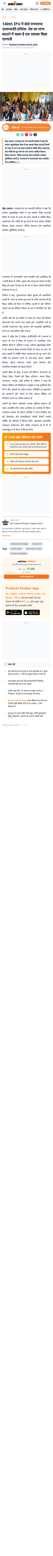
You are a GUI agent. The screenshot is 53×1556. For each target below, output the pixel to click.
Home (4, 17)
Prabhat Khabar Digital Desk (28, 523)
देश (7, 593)
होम (3, 9)
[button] (26, 106)
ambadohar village (19, 544)
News (13, 17)
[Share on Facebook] (22, 134)
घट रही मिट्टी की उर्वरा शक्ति (21, 468)
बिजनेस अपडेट (33, 593)
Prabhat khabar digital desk (23, 44)
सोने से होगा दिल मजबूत (19, 454)
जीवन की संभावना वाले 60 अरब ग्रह (24, 461)
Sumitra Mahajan (19, 553)
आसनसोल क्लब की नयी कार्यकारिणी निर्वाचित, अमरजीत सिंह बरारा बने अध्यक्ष (26, 682)
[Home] (15, 3)
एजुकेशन (13, 593)
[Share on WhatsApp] (17, 134)
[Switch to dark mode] (37, 3)
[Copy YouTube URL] (26, 134)
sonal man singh (33, 548)
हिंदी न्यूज (26, 601)
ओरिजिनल (46, 9)
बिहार (16, 9)
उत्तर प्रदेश (24, 9)
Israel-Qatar (16, 548)
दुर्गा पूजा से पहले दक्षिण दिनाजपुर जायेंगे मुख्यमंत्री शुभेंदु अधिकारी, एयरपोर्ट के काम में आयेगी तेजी (27, 715)
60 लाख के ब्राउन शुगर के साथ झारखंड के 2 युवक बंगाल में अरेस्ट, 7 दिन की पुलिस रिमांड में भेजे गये (28, 673)
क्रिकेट (9, 597)
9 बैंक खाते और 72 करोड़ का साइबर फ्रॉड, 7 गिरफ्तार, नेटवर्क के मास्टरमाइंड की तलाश (25, 692)
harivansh (36, 544)
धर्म (43, 593)
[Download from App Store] (32, 612)
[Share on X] (35, 134)
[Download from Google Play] (14, 612)
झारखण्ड (9, 9)
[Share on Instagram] (30, 134)
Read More (6, 536)
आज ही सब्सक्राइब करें (26, 576)
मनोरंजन (22, 593)
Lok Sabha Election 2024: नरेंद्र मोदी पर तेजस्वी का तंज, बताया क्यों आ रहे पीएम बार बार (28, 445)
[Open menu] (4, 3)
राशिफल (17, 597)
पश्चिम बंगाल (34, 9)
